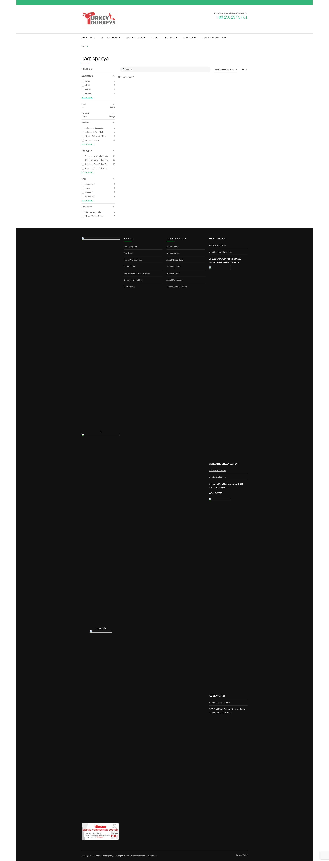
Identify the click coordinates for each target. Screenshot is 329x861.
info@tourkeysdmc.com (219, 702)
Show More (87, 97)
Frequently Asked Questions (137, 273)
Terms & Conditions (133, 260)
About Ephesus (173, 267)
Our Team (128, 253)
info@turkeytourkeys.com (220, 252)
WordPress (152, 856)
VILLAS (155, 38)
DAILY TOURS (88, 38)
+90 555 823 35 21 (217, 471)
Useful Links (129, 267)
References (129, 287)
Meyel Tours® (96, 856)
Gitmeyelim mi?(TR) (133, 280)
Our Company (130, 247)
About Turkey (172, 247)
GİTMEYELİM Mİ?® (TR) (212, 38)
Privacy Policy (241, 855)
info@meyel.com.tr (217, 477)
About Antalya (172, 253)
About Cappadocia (175, 260)
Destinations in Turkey (176, 287)
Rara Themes (132, 856)
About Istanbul (173, 273)
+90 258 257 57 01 (217, 245)
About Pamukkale (174, 280)
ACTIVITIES (170, 38)
